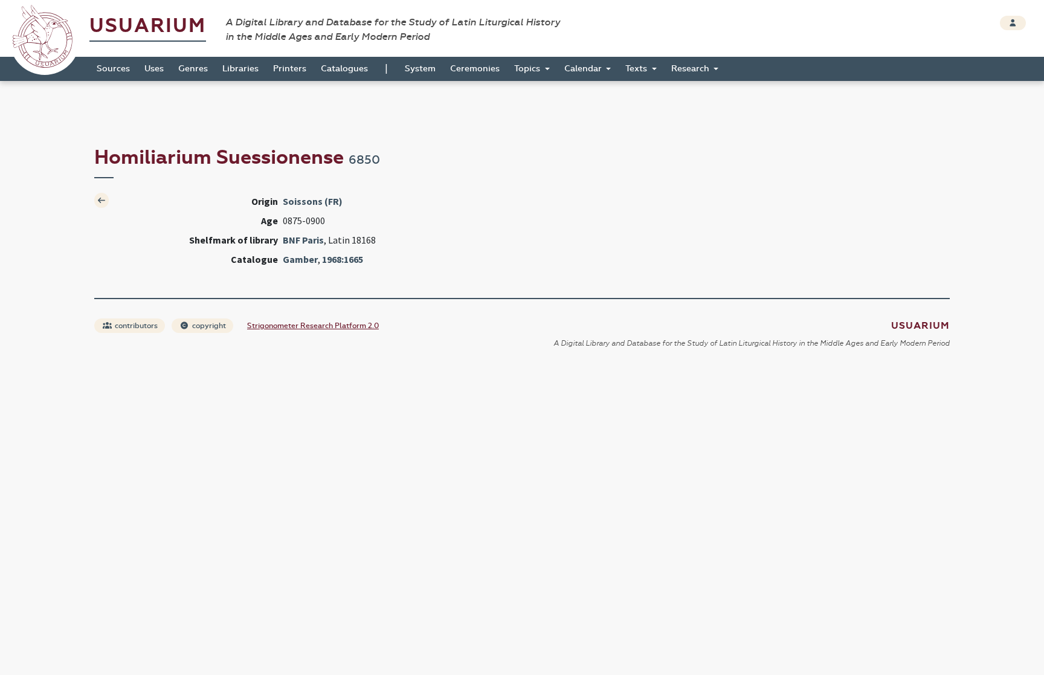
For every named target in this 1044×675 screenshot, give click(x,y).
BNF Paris (303, 240)
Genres (193, 68)
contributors (135, 325)
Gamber (300, 259)
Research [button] (691, 68)
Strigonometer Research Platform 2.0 (313, 325)
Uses (154, 68)
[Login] (1013, 23)
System (420, 68)
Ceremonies (475, 68)
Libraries (240, 68)
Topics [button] (528, 68)
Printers (289, 68)
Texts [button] (637, 68)
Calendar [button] (584, 68)
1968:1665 (342, 259)
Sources (113, 68)
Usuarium (147, 25)
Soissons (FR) (313, 201)
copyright (208, 325)
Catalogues (344, 68)
